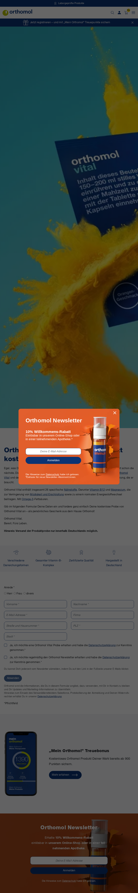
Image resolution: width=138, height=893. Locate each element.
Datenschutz (52, 474)
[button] (115, 412)
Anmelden (53, 460)
